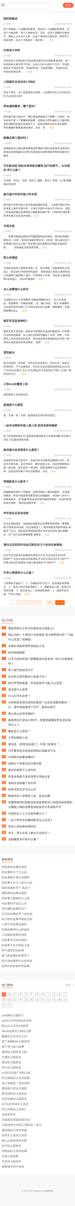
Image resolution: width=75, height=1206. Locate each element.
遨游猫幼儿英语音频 (14, 1130)
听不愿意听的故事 (13, 950)
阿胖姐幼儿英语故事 (14, 1151)
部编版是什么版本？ (16, 481)
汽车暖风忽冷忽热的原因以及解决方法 (32, 750)
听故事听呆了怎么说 (14, 872)
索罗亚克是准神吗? (15, 320)
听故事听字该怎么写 (14, 903)
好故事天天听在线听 (14, 939)
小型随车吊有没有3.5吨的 (19, 81)
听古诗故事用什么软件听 (17, 960)
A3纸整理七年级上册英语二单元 (22, 1124)
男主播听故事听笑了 (14, 908)
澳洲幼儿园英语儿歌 (14, 1051)
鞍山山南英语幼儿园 (14, 1140)
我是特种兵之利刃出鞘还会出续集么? (31, 628)
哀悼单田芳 (9, 1114)
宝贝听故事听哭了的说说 (17, 913)
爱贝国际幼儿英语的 (14, 1093)
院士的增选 (10, 257)
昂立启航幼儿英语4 (14, 1109)
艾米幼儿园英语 (11, 1161)
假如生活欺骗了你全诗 (22, 783)
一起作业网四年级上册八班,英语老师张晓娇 (30, 425)
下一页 (60, 602)
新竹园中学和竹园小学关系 (20, 194)
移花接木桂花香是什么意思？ (21, 449)
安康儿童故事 (10, 1156)
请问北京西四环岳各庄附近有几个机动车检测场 (32, 544)
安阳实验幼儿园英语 (14, 1098)
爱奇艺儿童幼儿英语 (14, 1135)
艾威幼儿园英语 (11, 1057)
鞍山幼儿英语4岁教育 (15, 1025)
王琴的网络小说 (18, 737)
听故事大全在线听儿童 (16, 945)
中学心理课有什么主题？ (18, 572)
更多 (68, 985)
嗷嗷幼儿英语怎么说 (14, 1036)
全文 (51, 40)
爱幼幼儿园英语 (11, 1062)
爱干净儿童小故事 (13, 1046)
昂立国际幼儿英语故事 (16, 1078)
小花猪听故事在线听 (14, 934)
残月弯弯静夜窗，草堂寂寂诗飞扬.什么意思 (35, 683)
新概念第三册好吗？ (16, 137)
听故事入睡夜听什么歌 (16, 898)
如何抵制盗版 (16, 652)
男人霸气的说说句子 (20, 670)
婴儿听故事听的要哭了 (16, 955)
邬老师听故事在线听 (14, 866)
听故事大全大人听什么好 (17, 882)
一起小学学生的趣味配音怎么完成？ (30, 820)
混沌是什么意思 (18, 689)
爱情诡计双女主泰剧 (14, 1088)
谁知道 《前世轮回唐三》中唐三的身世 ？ (34, 744)
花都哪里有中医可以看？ (23, 839)
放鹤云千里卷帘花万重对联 (25, 763)
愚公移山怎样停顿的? (21, 713)
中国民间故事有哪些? (21, 757)
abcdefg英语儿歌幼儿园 (16, 1031)
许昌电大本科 (11, 50)
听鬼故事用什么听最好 (16, 929)
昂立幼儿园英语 (11, 1067)
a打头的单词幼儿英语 (15, 1104)
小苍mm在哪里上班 (15, 384)
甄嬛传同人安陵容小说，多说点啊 (29, 795)
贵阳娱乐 (9, 352)
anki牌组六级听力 (13, 1015)
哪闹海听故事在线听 (14, 893)
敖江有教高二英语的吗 (16, 1083)
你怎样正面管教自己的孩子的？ (27, 676)
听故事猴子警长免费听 (16, 877)
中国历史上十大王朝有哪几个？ (27, 813)
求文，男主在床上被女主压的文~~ (29, 832)
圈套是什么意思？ (19, 731)
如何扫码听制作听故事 (16, 966)
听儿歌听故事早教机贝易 (17, 919)
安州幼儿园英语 (11, 1145)
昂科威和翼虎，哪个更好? (19, 106)
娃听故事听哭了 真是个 (16, 887)
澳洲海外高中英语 (13, 1166)
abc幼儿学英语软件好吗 (16, 1020)
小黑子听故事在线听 (14, 924)
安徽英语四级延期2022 (16, 1119)
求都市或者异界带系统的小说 (26, 646)
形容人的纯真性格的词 (22, 826)
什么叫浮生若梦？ (19, 695)
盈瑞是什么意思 (13, 404)
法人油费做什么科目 (16, 289)
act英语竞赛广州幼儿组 (16, 1072)
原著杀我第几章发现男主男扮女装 (29, 776)
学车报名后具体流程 (16, 513)
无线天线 (9, 225)
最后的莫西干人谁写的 (22, 769)
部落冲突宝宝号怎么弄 (22, 789)
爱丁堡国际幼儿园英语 (16, 1041)
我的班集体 (10, 18)
